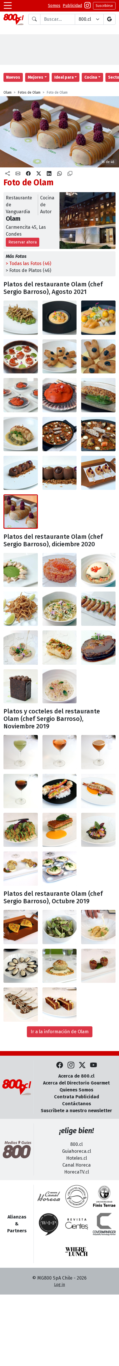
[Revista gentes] (76, 1223)
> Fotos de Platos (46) (28, 270)
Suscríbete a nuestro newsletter (76, 1110)
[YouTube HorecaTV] (93, 1065)
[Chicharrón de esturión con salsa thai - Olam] (98, 609)
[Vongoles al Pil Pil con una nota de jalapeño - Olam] (59, 927)
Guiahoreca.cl (76, 1151)
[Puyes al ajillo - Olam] (59, 609)
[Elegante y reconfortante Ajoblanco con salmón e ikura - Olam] (20, 356)
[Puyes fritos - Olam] (20, 609)
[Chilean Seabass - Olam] (20, 434)
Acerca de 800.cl (76, 1076)
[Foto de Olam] (98, 318)
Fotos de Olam (29, 92)
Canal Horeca (76, 1165)
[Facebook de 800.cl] (59, 1065)
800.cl (76, 1144)
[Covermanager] (104, 1223)
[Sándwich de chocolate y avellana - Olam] (20, 686)
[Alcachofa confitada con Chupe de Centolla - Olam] (59, 966)
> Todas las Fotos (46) (28, 263)
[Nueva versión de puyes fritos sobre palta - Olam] (20, 318)
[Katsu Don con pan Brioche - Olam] (59, 1004)
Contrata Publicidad (76, 1096)
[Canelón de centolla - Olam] (98, 395)
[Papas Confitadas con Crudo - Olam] (98, 966)
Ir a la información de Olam (60, 1031)
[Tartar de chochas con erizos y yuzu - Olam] (59, 318)
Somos (54, 5)
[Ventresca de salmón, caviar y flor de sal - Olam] (59, 570)
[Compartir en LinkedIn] (49, 174)
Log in (59, 1284)
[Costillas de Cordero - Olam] (20, 1004)
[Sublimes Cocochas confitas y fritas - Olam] (59, 356)
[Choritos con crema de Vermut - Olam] (20, 966)
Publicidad (72, 5)
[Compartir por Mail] (18, 174)
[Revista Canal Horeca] (48, 1196)
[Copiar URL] (70, 174)
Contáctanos (76, 1103)
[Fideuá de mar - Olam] (59, 434)
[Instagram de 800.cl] (71, 1065)
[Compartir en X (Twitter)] (39, 174)
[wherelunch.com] (76, 1251)
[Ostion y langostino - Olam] (20, 395)
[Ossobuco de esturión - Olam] (98, 647)
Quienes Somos (76, 1090)
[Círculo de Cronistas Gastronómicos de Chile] (76, 1196)
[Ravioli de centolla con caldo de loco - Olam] (20, 647)
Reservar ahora (22, 242)
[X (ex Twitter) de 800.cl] (82, 1065)
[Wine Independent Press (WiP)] (48, 1223)
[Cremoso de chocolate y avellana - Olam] (20, 473)
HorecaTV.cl (76, 1172)
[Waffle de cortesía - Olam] (20, 927)
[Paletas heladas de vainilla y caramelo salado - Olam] (98, 473)
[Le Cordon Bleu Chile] (104, 1196)
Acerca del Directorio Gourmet (76, 1083)
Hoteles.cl (76, 1158)
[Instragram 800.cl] (87, 5)
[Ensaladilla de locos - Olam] (98, 570)
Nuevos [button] (13, 77)
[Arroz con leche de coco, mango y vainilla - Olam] (59, 686)
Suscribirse (104, 6)
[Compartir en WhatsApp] (59, 174)
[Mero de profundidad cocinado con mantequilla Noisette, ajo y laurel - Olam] (59, 647)
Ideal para (64, 77)
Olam (7, 92)
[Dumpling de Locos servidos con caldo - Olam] (98, 927)
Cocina (90, 77)
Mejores (35, 77)
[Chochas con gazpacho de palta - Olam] (20, 570)
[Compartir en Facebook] (28, 174)
